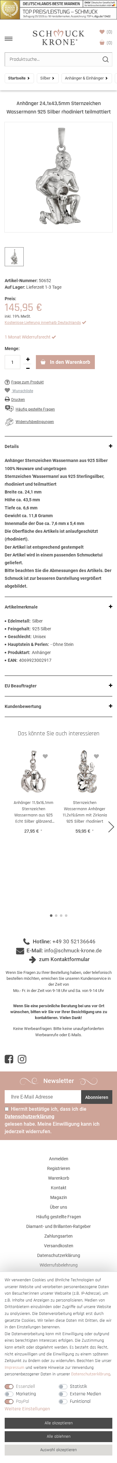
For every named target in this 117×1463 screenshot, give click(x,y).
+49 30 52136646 (73, 941)
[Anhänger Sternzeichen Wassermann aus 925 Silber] (58, 177)
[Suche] (105, 59)
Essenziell (25, 1386)
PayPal (22, 1401)
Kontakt (58, 1187)
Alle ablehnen (59, 1436)
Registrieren (58, 1168)
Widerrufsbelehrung (59, 1265)
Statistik (78, 1386)
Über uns (58, 1207)
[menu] (8, 39)
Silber (45, 78)
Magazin (58, 1197)
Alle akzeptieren (59, 1423)
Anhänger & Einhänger (84, 78)
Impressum (14, 1367)
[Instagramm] (22, 1059)
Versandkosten (58, 1245)
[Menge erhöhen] (27, 359)
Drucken (18, 399)
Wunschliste (109, 32)
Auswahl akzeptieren (58, 1450)
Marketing (26, 1394)
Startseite (17, 78)
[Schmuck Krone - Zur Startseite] (58, 36)
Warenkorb (109, 43)
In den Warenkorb (69, 362)
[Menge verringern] (27, 368)
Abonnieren (96, 1097)
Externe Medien (85, 1394)
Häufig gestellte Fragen (58, 1216)
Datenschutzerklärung (58, 1255)
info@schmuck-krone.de (73, 950)
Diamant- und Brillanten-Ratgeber (58, 1226)
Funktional (80, 1401)
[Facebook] (9, 1059)
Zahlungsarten (58, 1236)
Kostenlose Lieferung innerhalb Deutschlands (43, 322)
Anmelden (58, 1158)
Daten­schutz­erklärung (90, 1374)
